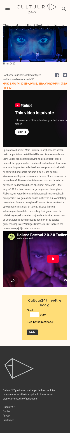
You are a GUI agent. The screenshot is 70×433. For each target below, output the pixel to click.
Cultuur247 (9, 407)
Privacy (6, 415)
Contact (7, 411)
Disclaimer (8, 420)
